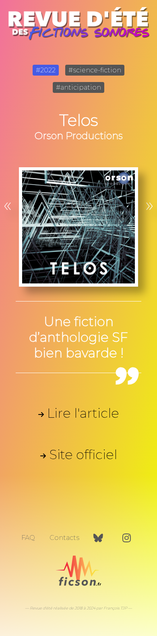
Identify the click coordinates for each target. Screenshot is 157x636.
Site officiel (83, 454)
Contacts (64, 538)
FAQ (28, 538)
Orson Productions (79, 136)
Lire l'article (83, 413)
